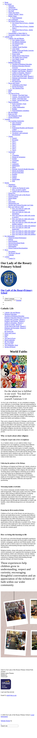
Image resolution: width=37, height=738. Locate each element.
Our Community (13, 19)
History (14, 162)
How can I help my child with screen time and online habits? (23, 219)
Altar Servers (16, 105)
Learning (7, 119)
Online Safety (12, 186)
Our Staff (11, 11)
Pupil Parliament (17, 18)
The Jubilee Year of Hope (19, 57)
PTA (9, 200)
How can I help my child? (16, 207)
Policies (10, 239)
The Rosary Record (14, 253)
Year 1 (14, 141)
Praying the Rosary (18, 86)
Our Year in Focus (13, 93)
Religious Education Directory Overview (17, 317)
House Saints (16, 54)
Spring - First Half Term (19, 98)
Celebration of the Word (19, 85)
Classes (10, 136)
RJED (10, 90)
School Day (11, 193)
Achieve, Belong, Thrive (15, 14)
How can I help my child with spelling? (24, 234)
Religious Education (14, 62)
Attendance (11, 184)
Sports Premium (13, 244)
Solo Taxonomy (17, 122)
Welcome (11, 6)
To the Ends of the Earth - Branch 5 (22, 76)
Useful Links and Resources (20, 191)
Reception (15, 140)
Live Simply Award (18, 59)
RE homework (16, 81)
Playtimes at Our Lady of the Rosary (19, 195)
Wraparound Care (13, 203)
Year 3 (14, 145)
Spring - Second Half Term (20, 100)
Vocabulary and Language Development (20, 133)
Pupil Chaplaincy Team (19, 104)
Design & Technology (18, 157)
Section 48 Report (13, 117)
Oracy (14, 126)
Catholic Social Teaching (19, 47)
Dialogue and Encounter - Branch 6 (22, 78)
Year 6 (14, 150)
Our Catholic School (18, 40)
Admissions (11, 7)
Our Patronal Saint (17, 43)
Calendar (11, 255)
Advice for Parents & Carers (20, 188)
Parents (7, 183)
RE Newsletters (13, 112)
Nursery (14, 138)
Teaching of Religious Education (22, 64)
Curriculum (11, 152)
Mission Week (16, 61)
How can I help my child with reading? (24, 231)
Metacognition (16, 124)
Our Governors (12, 9)
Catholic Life (8, 37)
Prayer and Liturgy (14, 83)
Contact (7, 256)
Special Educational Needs (16, 243)
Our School (8, 4)
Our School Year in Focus (16, 21)
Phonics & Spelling (18, 171)
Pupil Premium (12, 241)
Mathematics (16, 165)
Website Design (5, 721)
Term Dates (11, 201)
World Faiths (16, 79)
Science (14, 176)
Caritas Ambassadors (18, 107)
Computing (15, 155)
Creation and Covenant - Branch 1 (22, 69)
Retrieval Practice (17, 131)
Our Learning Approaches (16, 121)
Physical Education (18, 172)
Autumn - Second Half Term (20, 97)
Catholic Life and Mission (16, 38)
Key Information (10, 236)
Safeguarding (12, 246)
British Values (12, 16)
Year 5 (14, 148)
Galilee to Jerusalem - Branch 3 (21, 73)
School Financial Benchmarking (18, 248)
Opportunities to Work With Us (17, 33)
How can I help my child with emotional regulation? (21, 209)
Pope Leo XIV (12, 114)
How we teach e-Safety (19, 189)
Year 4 (14, 147)
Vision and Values (13, 12)
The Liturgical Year (18, 88)
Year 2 (14, 143)
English (14, 159)
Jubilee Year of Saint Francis (20, 55)
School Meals (12, 198)
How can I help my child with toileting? (24, 226)
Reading (14, 174)
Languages (15, 164)
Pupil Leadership (13, 102)
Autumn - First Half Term (20, 95)
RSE (9, 92)
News (6, 250)
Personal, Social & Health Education (23, 169)
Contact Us (11, 258)
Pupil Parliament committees (20, 110)
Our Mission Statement (19, 42)
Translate (18, 300)
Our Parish (15, 45)
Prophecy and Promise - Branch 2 (22, 71)
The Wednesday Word (15, 116)
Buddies (14, 109)
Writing (14, 177)
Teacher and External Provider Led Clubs (20, 205)
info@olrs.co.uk (11, 695)
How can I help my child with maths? (23, 232)
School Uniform (13, 196)
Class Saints (15, 49)
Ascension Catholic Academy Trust (19, 35)
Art (13, 153)
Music (14, 167)
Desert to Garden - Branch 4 (20, 74)
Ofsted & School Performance (17, 238)
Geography (15, 160)
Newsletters (11, 251)
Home (6, 2)
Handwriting (16, 179)
